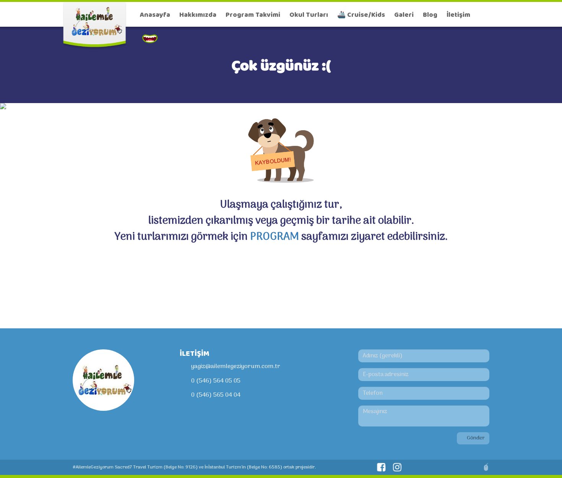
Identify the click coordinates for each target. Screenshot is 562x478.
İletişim (458, 15)
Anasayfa (155, 15)
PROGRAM (274, 237)
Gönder (475, 438)
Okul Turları (308, 15)
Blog (430, 15)
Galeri (404, 15)
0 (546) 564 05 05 (215, 381)
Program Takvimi (253, 15)
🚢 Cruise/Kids (361, 15)
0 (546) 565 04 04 (215, 395)
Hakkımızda (197, 15)
